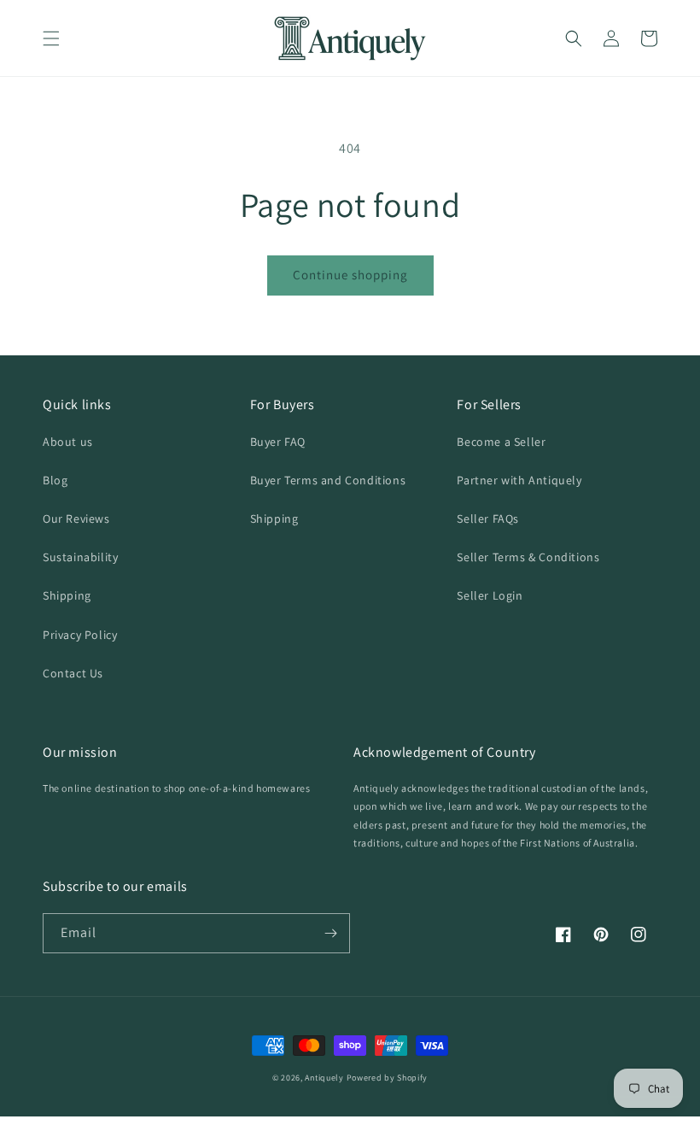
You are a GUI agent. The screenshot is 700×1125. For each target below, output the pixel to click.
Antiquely (324, 1077)
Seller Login (489, 595)
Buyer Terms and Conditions (328, 480)
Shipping (67, 595)
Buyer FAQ (278, 441)
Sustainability (80, 557)
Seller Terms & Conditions (528, 557)
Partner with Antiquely (519, 480)
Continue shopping (350, 275)
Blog (55, 480)
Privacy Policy (80, 634)
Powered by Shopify (388, 1077)
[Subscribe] (330, 933)
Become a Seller (501, 441)
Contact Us (73, 673)
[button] (51, 38)
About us (68, 441)
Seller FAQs (488, 518)
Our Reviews (76, 518)
